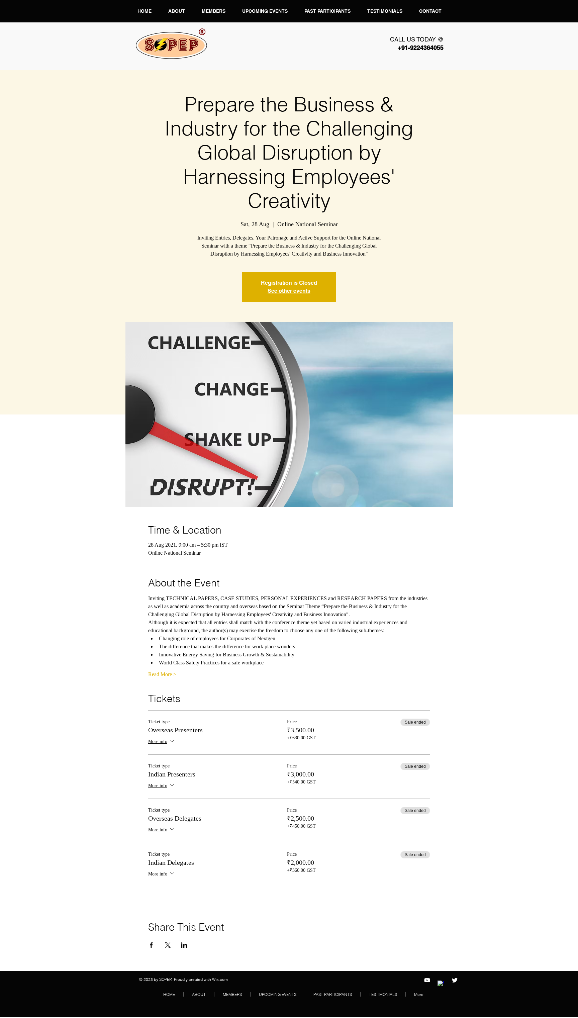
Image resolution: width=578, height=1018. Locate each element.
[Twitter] (454, 980)
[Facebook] (441, 984)
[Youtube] (427, 980)
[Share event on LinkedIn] (184, 945)
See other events (289, 291)
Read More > (162, 674)
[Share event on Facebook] (151, 945)
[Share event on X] (168, 945)
